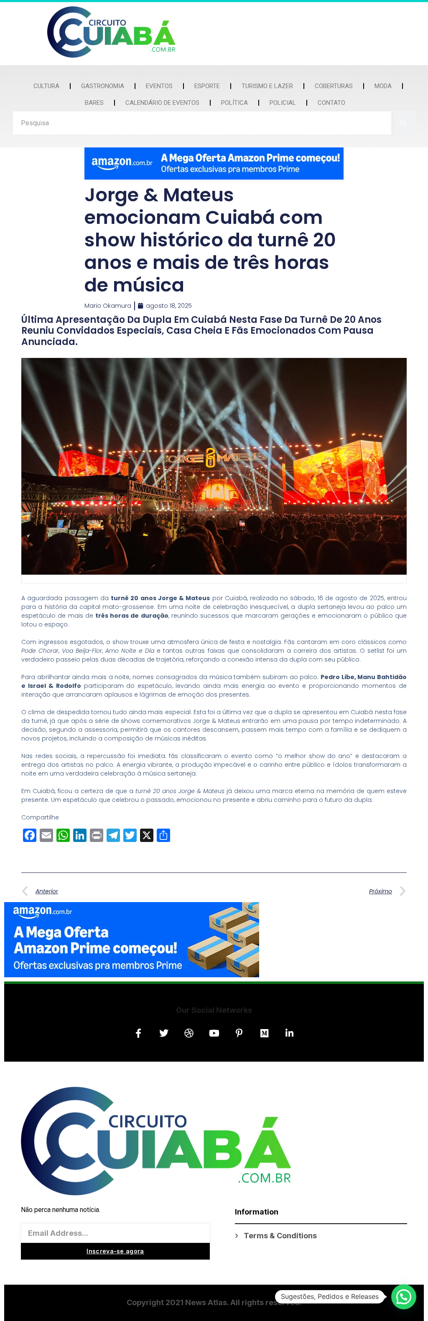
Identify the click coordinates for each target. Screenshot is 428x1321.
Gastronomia (102, 86)
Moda (383, 86)
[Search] (403, 123)
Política (234, 102)
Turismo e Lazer (267, 86)
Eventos (159, 86)
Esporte (207, 86)
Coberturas (334, 86)
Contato (331, 102)
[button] (403, 1296)
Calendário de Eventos (162, 102)
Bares (94, 102)
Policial (283, 102)
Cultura (46, 86)
